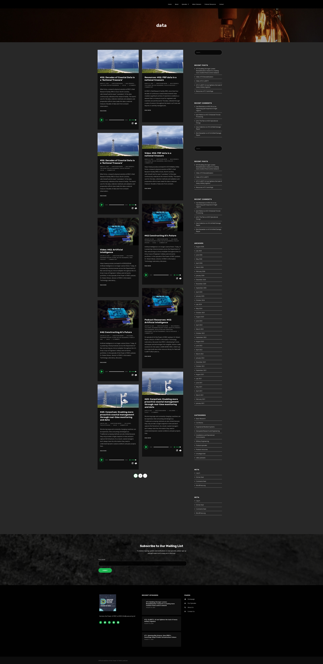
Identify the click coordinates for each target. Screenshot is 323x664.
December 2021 (201, 362)
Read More (103, 111)
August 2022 (200, 341)
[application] (118, 120)
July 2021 (199, 378)
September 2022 (201, 337)
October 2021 (200, 366)
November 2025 (201, 284)
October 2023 (200, 313)
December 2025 (201, 280)
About (176, 4)
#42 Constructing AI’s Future (160, 235)
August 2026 (200, 247)
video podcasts (168, 161)
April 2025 (199, 292)
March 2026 (199, 267)
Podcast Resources (210, 4)
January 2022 (200, 358)
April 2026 (199, 263)
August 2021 (200, 374)
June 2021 (199, 383)
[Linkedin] (118, 622)
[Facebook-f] (100, 622)
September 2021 (201, 370)
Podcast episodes (125, 168)
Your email (101, 559)
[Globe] (113, 622)
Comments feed (201, 481)
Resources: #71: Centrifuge (204, 91)
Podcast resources (169, 85)
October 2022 (200, 333)
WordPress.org (201, 485)
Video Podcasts (196, 4)
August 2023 (200, 317)
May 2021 (199, 387)
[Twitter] (105, 622)
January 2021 (200, 403)
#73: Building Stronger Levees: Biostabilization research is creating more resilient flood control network (207, 71)
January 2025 (200, 296)
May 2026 (199, 259)
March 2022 (199, 354)
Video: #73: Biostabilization (204, 77)
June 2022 (199, 346)
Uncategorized (200, 454)
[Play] (101, 120)
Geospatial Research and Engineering (208, 431)
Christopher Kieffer (117, 83)
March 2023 (199, 329)
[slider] (133, 121)
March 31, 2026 (104, 83)
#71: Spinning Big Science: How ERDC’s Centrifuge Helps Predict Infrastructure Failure (160, 636)
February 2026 (200, 271)
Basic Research (174, 83)
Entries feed (200, 477)
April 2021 (199, 391)
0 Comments (132, 85)
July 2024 (199, 304)
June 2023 (199, 321)
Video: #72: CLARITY (202, 81)
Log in (198, 473)
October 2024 (200, 300)
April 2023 (199, 325)
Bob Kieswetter (201, 133)
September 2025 (201, 288)
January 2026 (200, 275)
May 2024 (199, 308)
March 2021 (199, 395)
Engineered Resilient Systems (153, 241)
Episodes (184, 4)
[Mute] (130, 120)
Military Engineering (158, 85)
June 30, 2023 (148, 410)
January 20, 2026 (149, 239)
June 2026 (199, 255)
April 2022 (199, 350)
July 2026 (199, 251)
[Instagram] (109, 622)
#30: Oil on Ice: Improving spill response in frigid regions (206, 108)
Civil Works (148, 85)
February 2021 (200, 399)
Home (170, 4)
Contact (221, 4)
